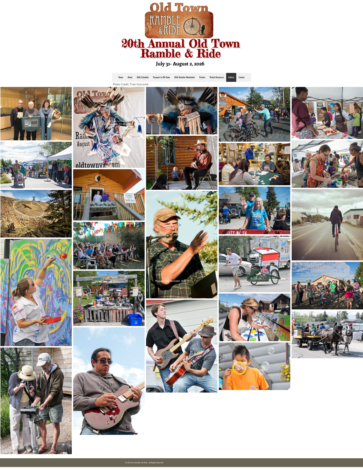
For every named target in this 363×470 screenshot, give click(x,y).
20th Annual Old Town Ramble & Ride (181, 48)
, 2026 (198, 63)
